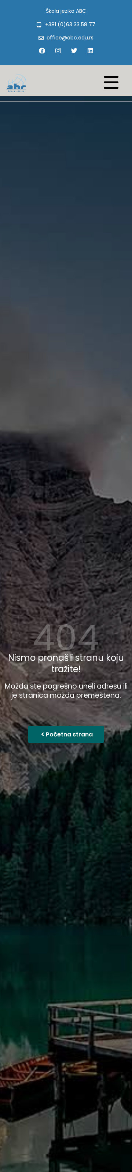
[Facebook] (42, 50)
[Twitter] (74, 50)
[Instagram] (58, 50)
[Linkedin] (90, 50)
